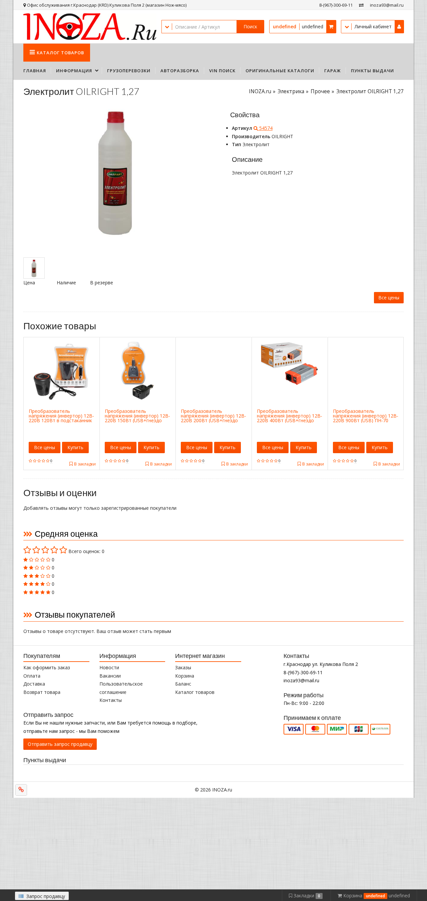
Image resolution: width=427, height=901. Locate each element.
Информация (74, 71)
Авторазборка (179, 71)
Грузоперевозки (128, 71)
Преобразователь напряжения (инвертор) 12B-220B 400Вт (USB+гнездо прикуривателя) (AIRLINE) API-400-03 (289, 420)
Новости (109, 667)
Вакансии (110, 676)
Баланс (183, 684)
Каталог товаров (195, 692)
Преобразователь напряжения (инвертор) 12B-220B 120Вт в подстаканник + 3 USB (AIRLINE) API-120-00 (61, 418)
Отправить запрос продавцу (60, 744)
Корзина (184, 676)
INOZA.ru (260, 91)
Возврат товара (41, 692)
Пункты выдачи (372, 71)
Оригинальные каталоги (280, 71)
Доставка (34, 684)
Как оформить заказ (46, 667)
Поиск (250, 26)
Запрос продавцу (45, 896)
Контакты (110, 700)
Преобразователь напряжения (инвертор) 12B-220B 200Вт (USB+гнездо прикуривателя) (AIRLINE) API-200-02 (213, 420)
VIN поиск (222, 71)
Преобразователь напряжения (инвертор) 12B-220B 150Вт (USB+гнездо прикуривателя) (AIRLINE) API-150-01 (137, 420)
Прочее (320, 91)
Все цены (388, 297)
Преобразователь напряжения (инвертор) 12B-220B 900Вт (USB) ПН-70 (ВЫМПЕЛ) (365, 418)
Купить (75, 447)
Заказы (183, 667)
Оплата (31, 676)
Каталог (60, 53)
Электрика (291, 91)
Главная (34, 71)
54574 (265, 128)
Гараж (332, 71)
